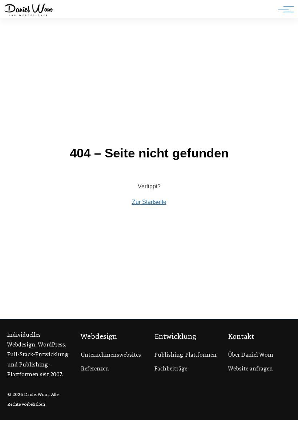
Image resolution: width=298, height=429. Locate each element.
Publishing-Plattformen (185, 355)
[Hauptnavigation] (283, 9)
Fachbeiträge (170, 368)
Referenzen (95, 368)
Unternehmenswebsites (111, 355)
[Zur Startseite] (28, 10)
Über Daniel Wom (250, 355)
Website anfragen (250, 368)
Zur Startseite (149, 202)
